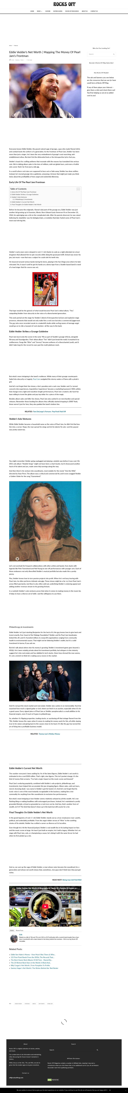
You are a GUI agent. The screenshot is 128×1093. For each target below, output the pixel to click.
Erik (13, 60)
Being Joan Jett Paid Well (72, 880)
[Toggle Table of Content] (77, 189)
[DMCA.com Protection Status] (53, 1080)
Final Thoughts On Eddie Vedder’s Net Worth (26, 204)
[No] (126, 1090)
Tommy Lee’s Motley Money (49, 734)
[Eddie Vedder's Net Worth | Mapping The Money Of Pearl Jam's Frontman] (14, 942)
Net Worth (41, 1003)
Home (32, 11)
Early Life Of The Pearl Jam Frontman (24, 192)
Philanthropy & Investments (23, 199)
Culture (47, 11)
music (34, 1003)
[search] (114, 54)
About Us (85, 11)
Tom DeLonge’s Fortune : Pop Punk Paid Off (49, 412)
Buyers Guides (57, 11)
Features (17, 60)
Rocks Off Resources (72, 11)
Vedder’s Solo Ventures (19, 197)
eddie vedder (18, 1003)
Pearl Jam (36, 379)
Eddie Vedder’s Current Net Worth (23, 202)
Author (12, 930)
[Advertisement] (64, 28)
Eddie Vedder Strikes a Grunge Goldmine (25, 194)
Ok (110, 1090)
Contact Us (94, 11)
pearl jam (50, 1003)
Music (39, 11)
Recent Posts (19, 930)
